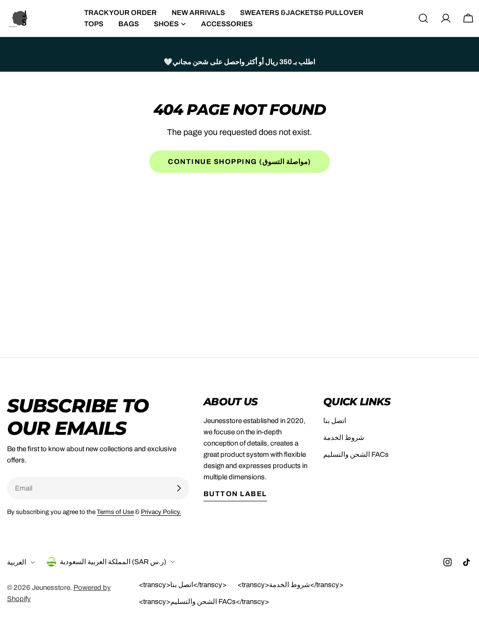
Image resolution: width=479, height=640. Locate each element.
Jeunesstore (51, 587)
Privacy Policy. (161, 511)
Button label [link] (235, 494)
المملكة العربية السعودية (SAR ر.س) (113, 562)
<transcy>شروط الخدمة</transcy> (290, 584)
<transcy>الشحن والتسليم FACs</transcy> (204, 601)
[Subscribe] (179, 488)
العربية (16, 562)
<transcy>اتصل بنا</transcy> (182, 584)
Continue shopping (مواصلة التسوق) (239, 161)
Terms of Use (115, 511)
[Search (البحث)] (423, 18)
